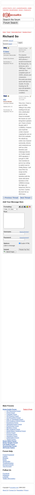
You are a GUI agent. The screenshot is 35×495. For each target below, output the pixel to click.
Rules (5, 460)
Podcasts (27, 10)
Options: (7, 243)
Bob (4, 99)
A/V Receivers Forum (13, 411)
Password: (7, 44)
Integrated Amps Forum (14, 424)
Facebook (6, 473)
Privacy (26, 490)
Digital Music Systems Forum (16, 431)
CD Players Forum (12, 416)
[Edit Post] (30, 48)
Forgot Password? (24, 237)
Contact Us (12, 490)
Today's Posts (27, 409)
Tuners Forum (11, 439)
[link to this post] (8, 47)
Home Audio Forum (10, 409)
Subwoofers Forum (12, 437)
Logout (5, 456)
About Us (5, 490)
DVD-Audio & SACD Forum (15, 421)
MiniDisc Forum (11, 428)
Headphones (13, 10)
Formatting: (8, 207)
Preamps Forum (11, 434)
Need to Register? (24, 232)
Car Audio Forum (9, 444)
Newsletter (20, 490)
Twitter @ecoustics (9, 478)
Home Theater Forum (10, 442)
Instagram (6, 475)
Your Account (7, 466)
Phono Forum (10, 432)
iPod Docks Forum (12, 426)
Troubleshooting (8, 463)
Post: (5, 211)
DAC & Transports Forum (14, 419)
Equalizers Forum (12, 423)
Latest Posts (7, 8)
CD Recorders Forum (13, 418)
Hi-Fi (14, 8)
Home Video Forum (9, 441)
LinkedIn (5, 477)
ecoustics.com (14, 487)
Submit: (6, 249)
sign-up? (11, 40)
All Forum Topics (9, 447)
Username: (8, 40)
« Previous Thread (10, 198)
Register (5, 458)
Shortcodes (6, 461)
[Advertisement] (17, 329)
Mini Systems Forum (13, 429)
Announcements (8, 465)
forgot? (10, 44)
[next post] (5, 47)
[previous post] (5, 96)
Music (21, 10)
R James (6, 51)
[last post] (6, 47)
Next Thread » (26, 198)
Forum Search (10, 22)
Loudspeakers (22, 8)
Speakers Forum (11, 436)
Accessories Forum (10, 446)
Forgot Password (8, 455)
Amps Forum (10, 413)
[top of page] (4, 47)
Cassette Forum (11, 414)
